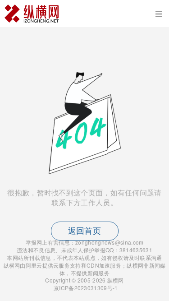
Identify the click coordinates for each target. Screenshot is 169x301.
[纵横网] (84, 14)
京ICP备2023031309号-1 (85, 288)
